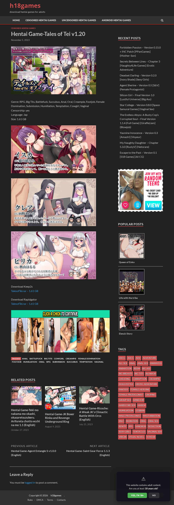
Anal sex (142, 363)
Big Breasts (125, 373)
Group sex (125, 400)
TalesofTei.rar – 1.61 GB (24, 290)
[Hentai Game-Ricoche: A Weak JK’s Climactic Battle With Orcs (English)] (94, 404)
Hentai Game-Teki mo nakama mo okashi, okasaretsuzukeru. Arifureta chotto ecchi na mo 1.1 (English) (25, 417)
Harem (142, 405)
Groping (150, 394)
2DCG (122, 358)
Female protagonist (131, 394)
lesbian (140, 410)
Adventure (149, 358)
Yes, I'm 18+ (137, 495)
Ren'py (122, 426)
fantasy (123, 389)
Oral (42, 362)
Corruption (139, 379)
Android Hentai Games (116, 20)
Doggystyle (126, 384)
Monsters (132, 421)
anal (25, 358)
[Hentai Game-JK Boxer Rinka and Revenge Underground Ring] (60, 410)
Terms (50, 500)
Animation (125, 368)
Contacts (61, 500)
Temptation (85, 362)
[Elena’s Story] (133, 330)
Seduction (154, 426)
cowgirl (59, 358)
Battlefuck (36, 358)
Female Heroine (140, 389)
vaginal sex (154, 431)
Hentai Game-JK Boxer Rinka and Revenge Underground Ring (59, 417)
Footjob (16, 362)
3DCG (130, 358)
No (154, 495)
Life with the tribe (128, 297)
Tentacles (139, 431)
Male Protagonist (130, 415)
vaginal (98, 362)
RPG (48, 362)
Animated (156, 363)
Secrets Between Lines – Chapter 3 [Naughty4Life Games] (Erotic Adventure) (140, 65)
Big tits (48, 358)
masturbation (151, 415)
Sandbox (140, 426)
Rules (30, 500)
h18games (25, 5)
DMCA (40, 500)
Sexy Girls (125, 431)
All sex (123, 363)
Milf (121, 421)
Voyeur (150, 437)
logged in (30, 482)
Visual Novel (136, 437)
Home (16, 20)
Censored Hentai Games (40, 20)
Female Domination (89, 358)
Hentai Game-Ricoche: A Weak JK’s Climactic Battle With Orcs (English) (93, 413)
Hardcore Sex (127, 405)
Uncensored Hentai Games (79, 20)
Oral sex (153, 421)
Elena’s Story (125, 333)
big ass (146, 368)
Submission (59, 362)
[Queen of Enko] (133, 258)
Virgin (122, 437)
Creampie (71, 358)
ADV (138, 358)
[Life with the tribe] (133, 294)
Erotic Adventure (146, 384)
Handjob (138, 400)
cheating (124, 379)
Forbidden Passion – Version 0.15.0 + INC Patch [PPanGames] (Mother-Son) (140, 51)
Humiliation (30, 362)
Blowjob (151, 373)
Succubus (72, 362)
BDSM (137, 368)
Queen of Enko (127, 262)
